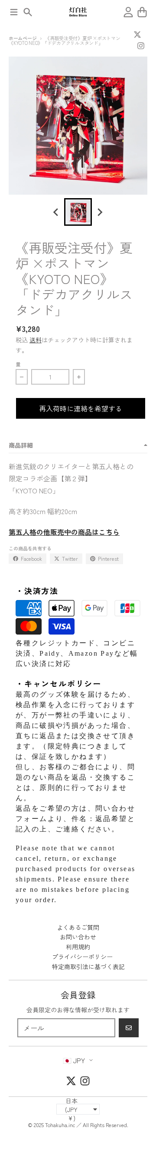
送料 (35, 339)
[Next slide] (100, 212)
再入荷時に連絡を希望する (80, 408)
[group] (78, 212)
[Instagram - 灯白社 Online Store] (140, 45)
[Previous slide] (56, 212)
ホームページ (22, 38)
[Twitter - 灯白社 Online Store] (137, 34)
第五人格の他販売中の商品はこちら (64, 532)
